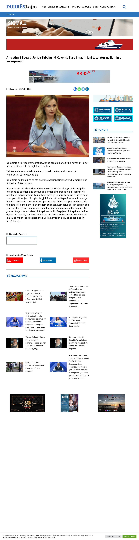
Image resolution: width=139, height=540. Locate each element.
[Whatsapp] (79, 89)
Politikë (76, 7)
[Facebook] (75, 89)
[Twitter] (83, 89)
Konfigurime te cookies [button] (113, 536)
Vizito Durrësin (107, 7)
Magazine (86, 7)
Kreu (44, 7)
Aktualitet (65, 7)
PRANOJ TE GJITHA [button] (129, 536)
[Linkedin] (87, 89)
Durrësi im (53, 7)
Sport (96, 7)
